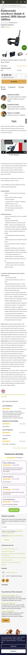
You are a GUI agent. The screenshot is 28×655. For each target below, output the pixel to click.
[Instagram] (7, 580)
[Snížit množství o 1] (17, 76)
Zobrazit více (14, 510)
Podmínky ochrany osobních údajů (11, 562)
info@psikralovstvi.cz (11, 572)
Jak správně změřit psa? (8, 551)
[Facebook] (3, 580)
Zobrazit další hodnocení (19, 448)
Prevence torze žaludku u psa (10, 595)
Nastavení (13, 646)
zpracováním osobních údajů (15, 535)
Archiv (6, 620)
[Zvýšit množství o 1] (25, 76)
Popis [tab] (14, 121)
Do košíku (14, 81)
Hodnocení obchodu (14, 454)
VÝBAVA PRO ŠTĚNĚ (8, 611)
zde (2, 642)
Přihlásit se (7, 540)
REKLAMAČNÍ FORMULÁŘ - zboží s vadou (14, 558)
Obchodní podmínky (7, 560)
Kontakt (4, 565)
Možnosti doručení (6, 68)
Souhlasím (13, 651)
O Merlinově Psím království (9, 549)
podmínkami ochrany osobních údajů (12, 532)
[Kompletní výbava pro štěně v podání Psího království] (9, 633)
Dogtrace (7, 27)
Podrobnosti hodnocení (7, 25)
